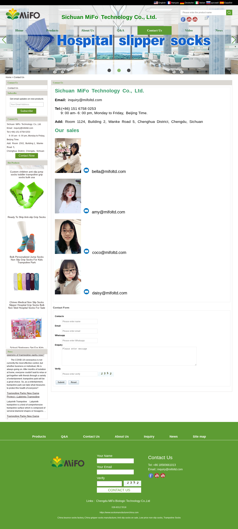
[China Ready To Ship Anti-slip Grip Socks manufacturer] (26, 193)
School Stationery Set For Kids (27, 343)
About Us (87, 30)
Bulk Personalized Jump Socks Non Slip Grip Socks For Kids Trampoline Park (27, 255)
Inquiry (149, 436)
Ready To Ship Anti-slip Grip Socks (27, 212)
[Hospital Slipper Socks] (119, 39)
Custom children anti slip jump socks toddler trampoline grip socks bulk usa (26, 170)
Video (189, 30)
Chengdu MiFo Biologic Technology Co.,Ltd (123, 500)
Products (52, 30)
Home (19, 30)
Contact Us (154, 30)
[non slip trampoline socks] (195, 19)
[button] (109, 70)
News (219, 30)
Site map (199, 436)
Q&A (120, 30)
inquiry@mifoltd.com (170, 469)
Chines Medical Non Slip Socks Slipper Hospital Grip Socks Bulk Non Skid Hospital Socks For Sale (26, 300)
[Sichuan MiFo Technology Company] (183, 19)
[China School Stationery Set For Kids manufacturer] (26, 323)
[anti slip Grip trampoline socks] (189, 19)
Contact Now (27, 155)
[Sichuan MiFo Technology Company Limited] (23, 20)
